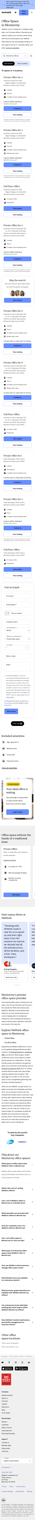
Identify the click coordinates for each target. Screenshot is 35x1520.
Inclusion (5, 1401)
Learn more (9, 7)
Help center (6, 1448)
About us (5, 1398)
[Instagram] (16, 1362)
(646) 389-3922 (7, 1472)
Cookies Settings (7, 1491)
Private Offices (10, 1038)
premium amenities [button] (12, 48)
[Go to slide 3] (18, 985)
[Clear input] (25, 55)
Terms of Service (8, 703)
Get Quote (16, 895)
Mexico (22, 1356)
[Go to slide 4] (19, 985)
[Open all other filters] (30, 55)
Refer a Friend (7, 1427)
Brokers (4, 1422)
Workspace (5, 1356)
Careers (4, 1404)
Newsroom (5, 1407)
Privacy (4, 1486)
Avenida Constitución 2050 (11, 1068)
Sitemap (29, 1491)
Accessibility (20, 1491)
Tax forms (5, 1451)
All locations (6, 1467)
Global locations (7, 1395)
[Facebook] (9, 1362)
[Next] (4, 5)
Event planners (7, 1430)
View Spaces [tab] (8, 63)
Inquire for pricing (10, 860)
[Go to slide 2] (16, 985)
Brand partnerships (8, 1433)
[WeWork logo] (6, 12)
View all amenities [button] (9, 768)
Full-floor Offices (10, 1042)
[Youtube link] (3, 1362)
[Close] (32, 4)
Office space (14, 1356)
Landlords (5, 1425)
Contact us (5, 1442)
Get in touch (17, 300)
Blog (3, 1410)
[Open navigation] (31, 12)
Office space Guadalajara (10, 1343)
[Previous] (3, 5)
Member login (6, 1445)
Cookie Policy (20, 1486)
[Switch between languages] (16, 12)
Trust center (6, 1413)
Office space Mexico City (10, 1347)
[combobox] (7, 613)
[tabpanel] (17, 324)
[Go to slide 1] (15, 985)
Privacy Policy (10, 697)
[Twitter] (22, 1362)
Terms (19, 695)
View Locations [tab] (22, 63)
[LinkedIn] (29, 1362)
